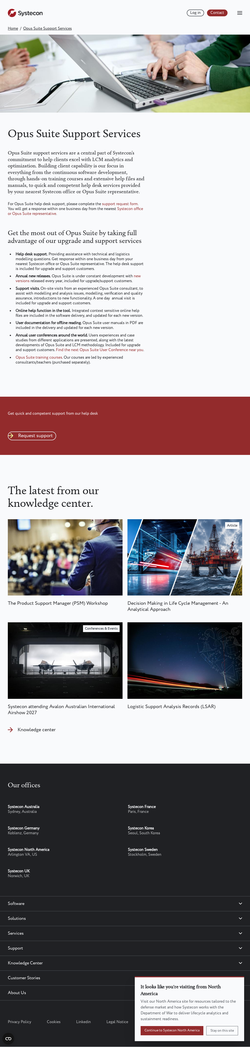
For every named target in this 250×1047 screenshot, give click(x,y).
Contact (217, 13)
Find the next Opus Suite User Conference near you (99, 350)
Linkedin (83, 1022)
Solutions (17, 918)
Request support (35, 435)
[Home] (25, 16)
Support (15, 948)
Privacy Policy (19, 1022)
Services (16, 933)
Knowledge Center (25, 963)
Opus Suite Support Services (47, 28)
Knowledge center (37, 729)
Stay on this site (222, 1030)
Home (13, 28)
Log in (195, 13)
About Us (17, 993)
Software (16, 904)
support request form (120, 204)
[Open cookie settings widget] (8, 1039)
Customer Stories (24, 978)
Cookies (54, 1022)
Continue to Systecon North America (172, 1030)
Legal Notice (117, 1022)
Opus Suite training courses (39, 357)
